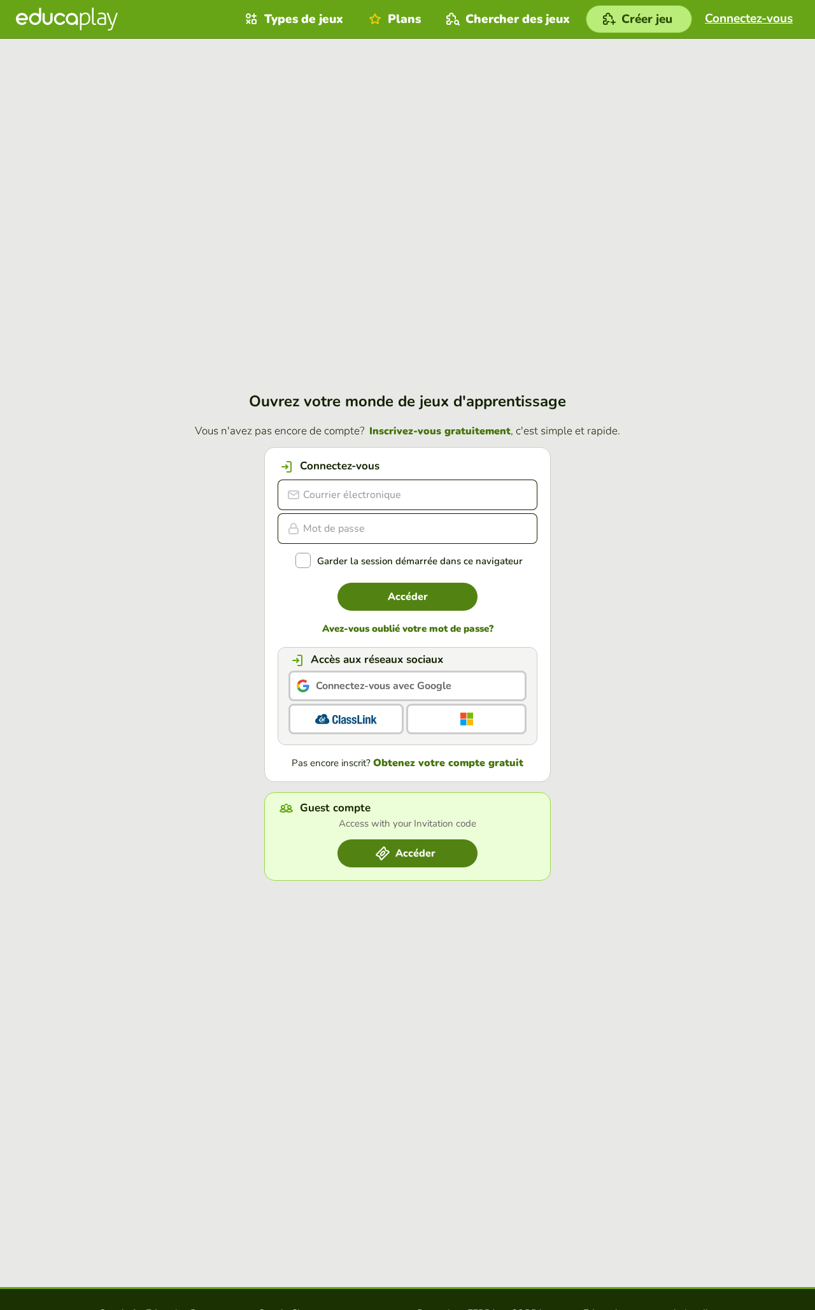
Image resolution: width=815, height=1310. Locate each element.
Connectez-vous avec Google (383, 686)
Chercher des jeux (517, 19)
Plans (404, 19)
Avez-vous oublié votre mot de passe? (407, 629)
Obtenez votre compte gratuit (448, 763)
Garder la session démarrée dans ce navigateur (420, 561)
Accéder (408, 597)
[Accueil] (67, 19)
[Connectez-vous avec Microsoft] (466, 719)
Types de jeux (303, 19)
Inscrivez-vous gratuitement (440, 431)
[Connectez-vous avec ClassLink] (346, 719)
